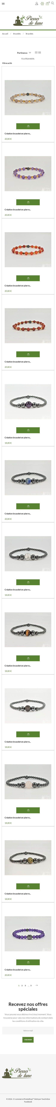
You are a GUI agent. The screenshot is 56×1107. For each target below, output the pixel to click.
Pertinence (22, 53)
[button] (37, 3)
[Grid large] (39, 52)
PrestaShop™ (29, 1099)
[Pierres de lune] (28, 20)
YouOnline (45, 1099)
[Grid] (36, 52)
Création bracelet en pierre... (18, 133)
